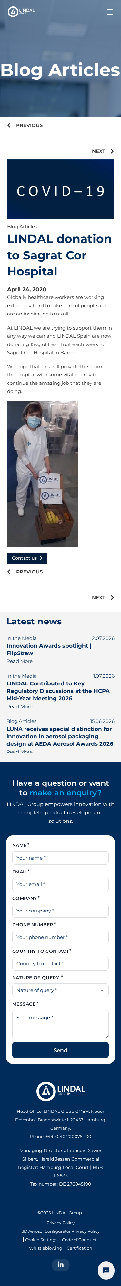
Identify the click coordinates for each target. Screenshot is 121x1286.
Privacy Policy (60, 1222)
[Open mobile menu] (110, 12)
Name (19, 845)
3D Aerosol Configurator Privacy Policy (61, 1231)
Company (24, 898)
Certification (79, 1248)
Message (24, 1004)
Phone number (32, 925)
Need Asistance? (106, 1270)
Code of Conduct (79, 1239)
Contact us (24, 558)
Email (19, 872)
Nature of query (36, 978)
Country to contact (40, 951)
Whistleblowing (45, 1248)
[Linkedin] (61, 1265)
